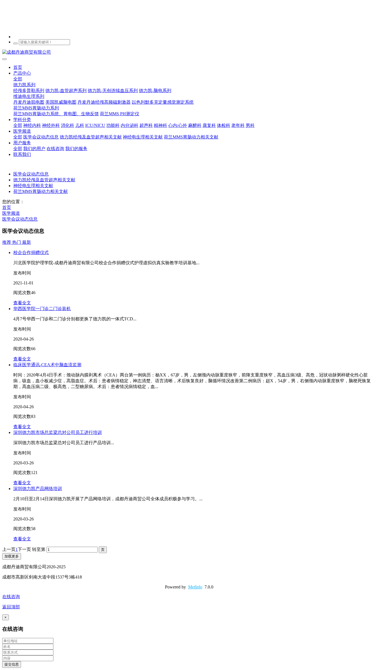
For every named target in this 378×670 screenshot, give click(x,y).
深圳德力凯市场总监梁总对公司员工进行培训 (57, 432)
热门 (17, 242)
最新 (26, 242)
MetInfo (195, 587)
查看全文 (22, 302)
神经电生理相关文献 (33, 185)
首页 (17, 67)
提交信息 (11, 664)
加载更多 (11, 556)
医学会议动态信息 (31, 174)
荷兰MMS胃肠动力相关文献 (40, 191)
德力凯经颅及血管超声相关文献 (44, 179)
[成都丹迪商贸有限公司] (189, 52)
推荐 (7, 242)
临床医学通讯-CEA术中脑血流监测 (47, 364)
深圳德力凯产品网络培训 (37, 488)
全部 (17, 79)
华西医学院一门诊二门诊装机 (42, 308)
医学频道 (11, 213)
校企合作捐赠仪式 (31, 252)
